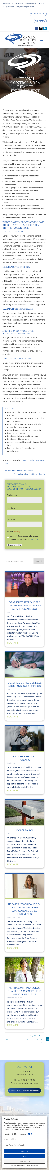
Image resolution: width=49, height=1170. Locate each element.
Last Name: (11, 520)
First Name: (11, 508)
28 (37, 1039)
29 (42, 1039)
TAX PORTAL (40, 21)
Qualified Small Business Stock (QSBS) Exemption (25, 684)
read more (12, 643)
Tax (8, 689)
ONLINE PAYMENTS (37, 14)
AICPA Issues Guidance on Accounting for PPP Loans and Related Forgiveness (24, 909)
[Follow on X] (41, 28)
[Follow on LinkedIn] (45, 28)
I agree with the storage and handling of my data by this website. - (25, 537)
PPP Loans (16, 917)
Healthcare (11, 763)
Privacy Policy (34, 539)
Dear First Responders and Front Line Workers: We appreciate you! (24, 606)
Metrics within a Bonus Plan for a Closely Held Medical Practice (24, 991)
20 (27, 1039)
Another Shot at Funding (24, 758)
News (9, 612)
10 (21, 1039)
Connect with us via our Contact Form (24, 1090)
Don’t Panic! (24, 830)
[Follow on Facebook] (36, 28)
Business (10, 998)
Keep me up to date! (14, 545)
